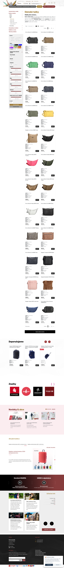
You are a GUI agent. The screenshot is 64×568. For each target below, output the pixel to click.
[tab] (53, 409)
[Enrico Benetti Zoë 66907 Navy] (32, 263)
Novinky (53, 500)
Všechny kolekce (50, 447)
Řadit (26, 26)
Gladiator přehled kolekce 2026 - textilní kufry (36, 444)
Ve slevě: (41, 26)
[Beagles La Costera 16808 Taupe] (32, 140)
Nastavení (57, 564)
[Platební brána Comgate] (12, 566)
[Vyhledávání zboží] (49, 3)
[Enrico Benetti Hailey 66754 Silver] (32, 214)
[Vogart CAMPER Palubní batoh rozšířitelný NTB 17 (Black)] (16, 356)
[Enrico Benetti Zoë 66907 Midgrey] (32, 238)
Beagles (12, 37)
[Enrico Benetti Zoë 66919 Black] (32, 43)
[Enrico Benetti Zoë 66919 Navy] (47, 92)
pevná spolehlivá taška (36, 17)
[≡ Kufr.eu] (32, 3)
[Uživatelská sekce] (52, 3)
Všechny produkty (12, 31)
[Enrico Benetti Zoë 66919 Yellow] (47, 116)
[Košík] (54, 3)
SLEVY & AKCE (39, 6)
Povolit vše (49, 564)
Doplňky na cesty (33, 6)
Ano (11, 102)
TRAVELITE (12, 40)
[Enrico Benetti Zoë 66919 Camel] (47, 43)
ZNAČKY (45, 6)
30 (51, 28)
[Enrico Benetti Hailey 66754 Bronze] (32, 189)
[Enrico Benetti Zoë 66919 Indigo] (47, 67)
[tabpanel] (16, 421)
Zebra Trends (18, 40)
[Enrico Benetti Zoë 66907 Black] (47, 214)
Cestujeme (52, 6)
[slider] (10, 68)
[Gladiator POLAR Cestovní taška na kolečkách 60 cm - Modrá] (47, 356)
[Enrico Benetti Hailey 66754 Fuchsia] (32, 165)
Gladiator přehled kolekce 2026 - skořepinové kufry (18, 444)
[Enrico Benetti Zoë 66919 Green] (32, 67)
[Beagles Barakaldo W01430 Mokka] (47, 287)
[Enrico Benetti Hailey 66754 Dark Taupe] (47, 189)
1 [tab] (46, 409)
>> (53, 28)
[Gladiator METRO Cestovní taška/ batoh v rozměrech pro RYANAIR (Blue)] (32, 356)
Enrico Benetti (18, 37)
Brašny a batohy (28, 1)
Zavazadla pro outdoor (26, 6)
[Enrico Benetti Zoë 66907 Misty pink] (47, 238)
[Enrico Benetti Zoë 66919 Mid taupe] (32, 92)
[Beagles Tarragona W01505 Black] (47, 263)
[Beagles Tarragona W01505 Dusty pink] (32, 287)
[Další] (45, 524)
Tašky (32, 1)
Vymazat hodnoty (16, 106)
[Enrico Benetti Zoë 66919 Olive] (32, 116)
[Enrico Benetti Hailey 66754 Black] (47, 140)
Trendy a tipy (48, 6)
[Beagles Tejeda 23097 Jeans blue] (32, 312)
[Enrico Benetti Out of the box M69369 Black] (47, 312)
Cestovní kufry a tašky (13, 6)
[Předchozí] (52, 524)
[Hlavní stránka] (9, 10)
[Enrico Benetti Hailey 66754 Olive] (47, 165)
